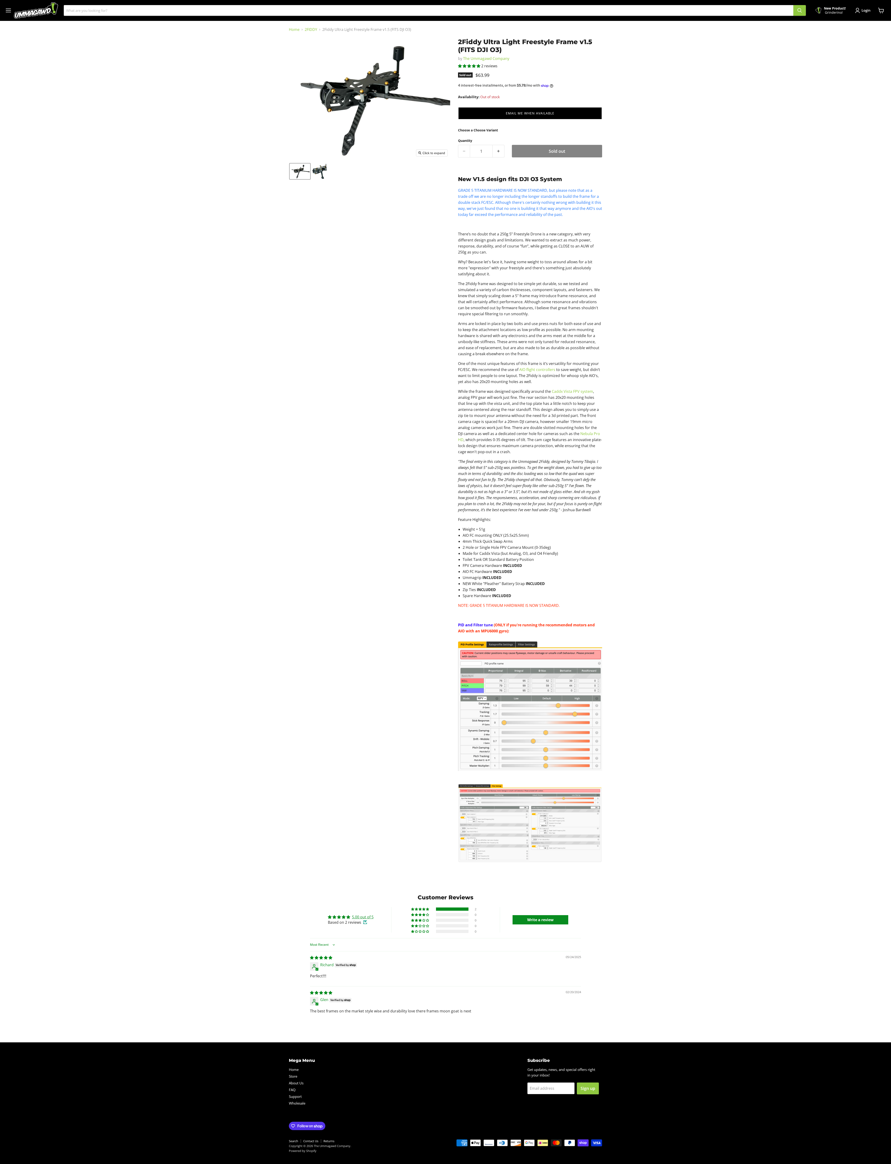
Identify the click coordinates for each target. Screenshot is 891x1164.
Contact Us (310, 1141)
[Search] (799, 10)
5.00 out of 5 (363, 917)
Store (293, 1076)
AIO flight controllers (537, 369)
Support (295, 1096)
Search (293, 1141)
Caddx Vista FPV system (572, 391)
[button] (300, 171)
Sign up (588, 1088)
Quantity (465, 141)
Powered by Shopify (302, 1151)
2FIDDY (311, 29)
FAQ (292, 1089)
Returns (328, 1141)
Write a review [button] (540, 919)
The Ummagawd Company (486, 58)
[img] (321, 957)
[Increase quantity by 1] (498, 151)
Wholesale (297, 1103)
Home (294, 29)
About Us (296, 1083)
